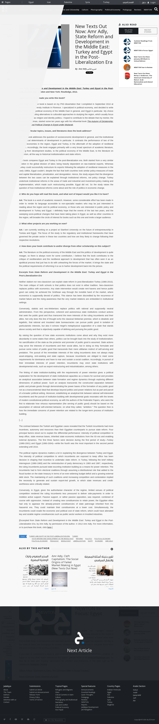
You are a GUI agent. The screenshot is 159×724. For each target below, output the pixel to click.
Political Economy (112, 9)
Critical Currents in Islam (64, 695)
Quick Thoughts (87, 695)
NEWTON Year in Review (143, 67)
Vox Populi (59, 710)
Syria (87, 2)
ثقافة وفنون (137, 695)
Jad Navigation (86, 709)
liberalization (79, 541)
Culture (85, 9)
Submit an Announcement (39, 692)
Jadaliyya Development (89, 707)
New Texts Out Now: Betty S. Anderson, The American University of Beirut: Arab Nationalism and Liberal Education (143, 78)
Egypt (31, 2)
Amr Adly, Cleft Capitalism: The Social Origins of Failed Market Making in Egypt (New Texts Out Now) (66, 562)
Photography (96, 9)
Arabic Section (139, 686)
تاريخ (134, 698)
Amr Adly (109, 541)
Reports (84, 705)
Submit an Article (35, 690)
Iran (49, 2)
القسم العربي (128, 2)
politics (88, 539)
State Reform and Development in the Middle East (53, 539)
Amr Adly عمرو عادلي (87, 69)
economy (99, 541)
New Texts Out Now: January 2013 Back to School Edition (142, 59)
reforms (79, 539)
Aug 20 (111, 589)
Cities (57, 692)
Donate (6, 697)
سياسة (135, 690)
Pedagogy (127, 9)
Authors (6, 695)
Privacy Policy (34, 697)
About (5, 690)
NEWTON (148, 9)
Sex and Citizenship (70, 9)
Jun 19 (54, 589)
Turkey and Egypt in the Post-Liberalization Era (49, 536)
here (49, 527)
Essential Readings (88, 692)
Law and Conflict (61, 705)
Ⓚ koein (152, 720)
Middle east (66, 541)
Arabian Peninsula (114, 690)
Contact (6, 702)
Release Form (34, 695)
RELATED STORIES (129, 31)
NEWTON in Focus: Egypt (143, 50)
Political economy (102, 539)
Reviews (137, 9)
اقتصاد (135, 692)
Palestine (68, 2)
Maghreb (110, 705)
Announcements (87, 690)
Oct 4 (46, 589)
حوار (134, 700)
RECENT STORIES (147, 31)
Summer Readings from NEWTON (143, 42)
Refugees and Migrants (64, 690)
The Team (7, 692)
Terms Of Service (35, 700)
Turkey (106, 2)
